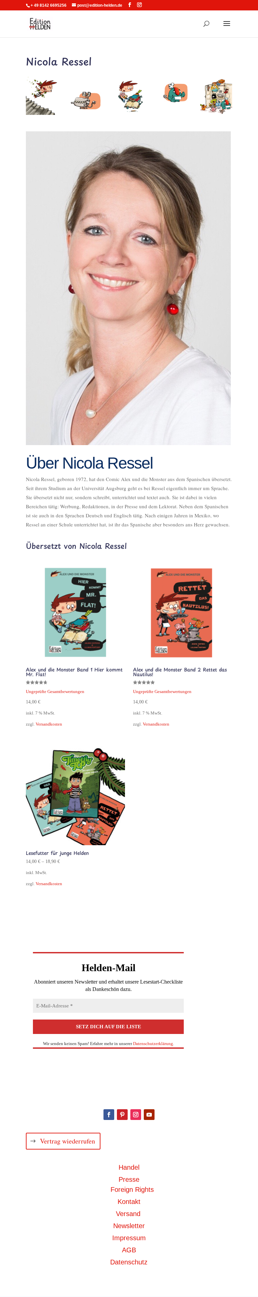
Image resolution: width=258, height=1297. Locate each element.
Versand (128, 1213)
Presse (129, 1179)
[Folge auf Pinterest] (122, 1114)
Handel (129, 1167)
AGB (129, 1250)
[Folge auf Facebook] (108, 1114)
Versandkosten (49, 724)
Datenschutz (128, 1262)
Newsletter (129, 1225)
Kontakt (129, 1201)
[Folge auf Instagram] (135, 1114)
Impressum (129, 1238)
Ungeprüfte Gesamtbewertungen (55, 691)
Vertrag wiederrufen (67, 1140)
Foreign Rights (132, 1189)
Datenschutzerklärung (153, 1043)
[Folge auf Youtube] (149, 1114)
